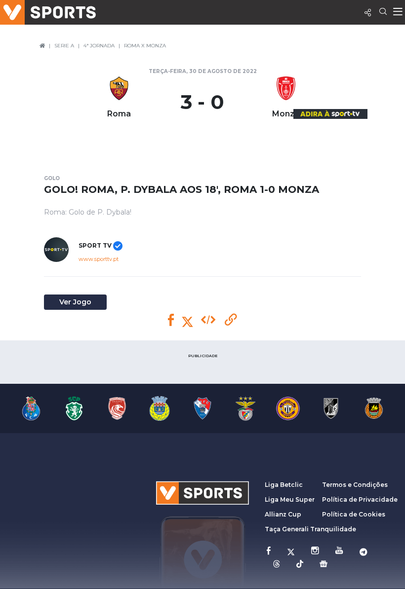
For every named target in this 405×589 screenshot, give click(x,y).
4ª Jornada (99, 45)
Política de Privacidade (360, 499)
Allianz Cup (283, 514)
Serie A (64, 45)
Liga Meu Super (290, 499)
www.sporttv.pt (99, 259)
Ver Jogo (75, 301)
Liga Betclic (284, 484)
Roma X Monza (145, 45)
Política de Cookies (353, 514)
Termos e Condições (355, 484)
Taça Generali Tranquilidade (310, 529)
